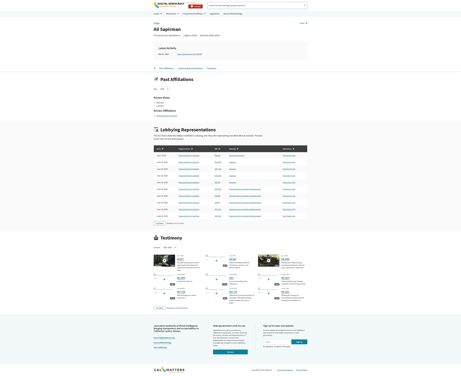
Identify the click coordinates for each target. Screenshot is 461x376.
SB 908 (217, 196)
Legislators (214, 13)
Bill (216, 149)
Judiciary (232, 162)
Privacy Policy (301, 370)
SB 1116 (218, 209)
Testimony (211, 68)
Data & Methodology (232, 13)
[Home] (170, 5)
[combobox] (257, 5)
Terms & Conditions (285, 370)
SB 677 (217, 202)
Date (159, 149)
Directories (171, 13)
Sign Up (299, 342)
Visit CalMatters (160, 347)
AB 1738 (181, 291)
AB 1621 (285, 291)
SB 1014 (218, 216)
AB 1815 (285, 277)
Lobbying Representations (190, 68)
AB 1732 (218, 169)
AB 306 (217, 155)
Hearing (232, 149)
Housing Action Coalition (167, 116)
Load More (159, 223)
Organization (184, 149)
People (156, 23)
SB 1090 (285, 259)
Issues (156, 13)
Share (302, 23)
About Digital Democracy (164, 337)
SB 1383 (218, 189)
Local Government (236, 155)
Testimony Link (288, 155)
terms (288, 346)
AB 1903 (218, 162)
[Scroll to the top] (155, 68)
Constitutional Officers (193, 13)
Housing (232, 169)
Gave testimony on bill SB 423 (190, 54)
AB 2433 (218, 175)
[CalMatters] (169, 370)
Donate (197, 6)
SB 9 (231, 277)
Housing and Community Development (245, 189)
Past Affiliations (166, 68)
